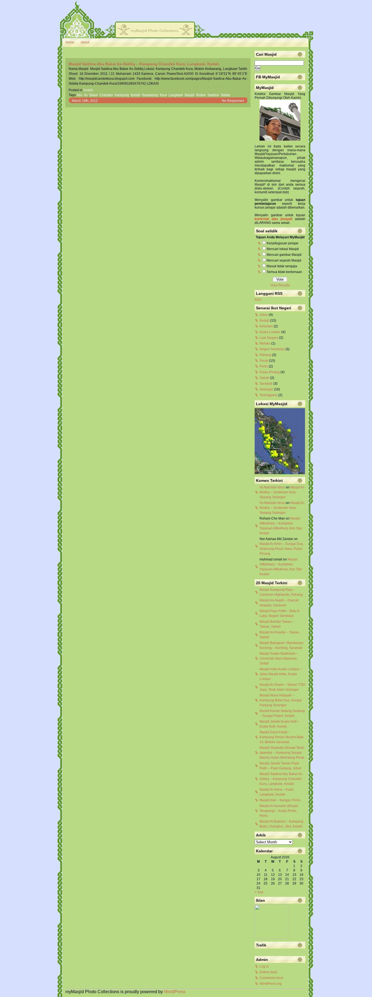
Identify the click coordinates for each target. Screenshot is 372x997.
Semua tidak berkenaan (284, 272)
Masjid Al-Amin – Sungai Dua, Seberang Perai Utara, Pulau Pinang (282, 549)
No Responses (233, 101)
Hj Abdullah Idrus (272, 487)
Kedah (88, 90)
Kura (163, 95)
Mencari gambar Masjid (284, 255)
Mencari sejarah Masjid (284, 260)
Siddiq (225, 95)
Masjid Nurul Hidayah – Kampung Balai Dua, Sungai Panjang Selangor (281, 700)
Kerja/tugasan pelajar (282, 243)
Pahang (265, 355)
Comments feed (271, 978)
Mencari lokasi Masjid (283, 249)
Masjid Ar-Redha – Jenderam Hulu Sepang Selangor (282, 492)
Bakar (93, 95)
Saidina (213, 95)
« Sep (259, 892)
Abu (80, 95)
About (85, 42)
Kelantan (266, 326)
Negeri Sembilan (272, 349)
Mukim (201, 95)
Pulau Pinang (270, 372)
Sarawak (266, 383)
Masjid (189, 95)
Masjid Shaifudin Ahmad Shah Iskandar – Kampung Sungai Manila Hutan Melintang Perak (282, 752)
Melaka (265, 343)
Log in (264, 966)
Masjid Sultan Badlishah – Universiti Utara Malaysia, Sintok (279, 658)
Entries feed (268, 972)
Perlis (264, 366)
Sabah (264, 378)
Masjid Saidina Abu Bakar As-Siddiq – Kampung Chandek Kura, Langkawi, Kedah (144, 64)
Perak (264, 361)
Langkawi (176, 95)
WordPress (174, 991)
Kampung (122, 95)
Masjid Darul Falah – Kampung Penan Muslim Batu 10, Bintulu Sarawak (282, 737)
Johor (264, 315)
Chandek (106, 95)
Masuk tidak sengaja (282, 266)
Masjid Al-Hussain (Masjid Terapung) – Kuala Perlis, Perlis (279, 811)
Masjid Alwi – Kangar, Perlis (280, 800)
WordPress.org (271, 984)
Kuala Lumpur (270, 332)
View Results (280, 285)
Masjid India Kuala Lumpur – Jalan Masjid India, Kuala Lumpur (281, 674)
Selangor (266, 389)
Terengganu (269, 395)
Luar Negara (269, 338)
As (86, 95)
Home (69, 42)
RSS (258, 300)
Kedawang (150, 95)
